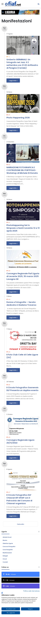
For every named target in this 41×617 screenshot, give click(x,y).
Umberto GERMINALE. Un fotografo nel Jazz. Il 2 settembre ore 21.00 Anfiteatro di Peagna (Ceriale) (22, 63)
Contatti (5, 562)
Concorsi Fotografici (9, 546)
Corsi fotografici (8, 549)
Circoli (5, 559)
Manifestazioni (7, 552)
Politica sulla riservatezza (31, 591)
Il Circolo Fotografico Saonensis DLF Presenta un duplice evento (22, 389)
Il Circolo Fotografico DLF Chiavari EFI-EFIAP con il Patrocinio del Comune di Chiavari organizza (19, 499)
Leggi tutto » (13, 80)
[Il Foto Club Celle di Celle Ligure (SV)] (23, 340)
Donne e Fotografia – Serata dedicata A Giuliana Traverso (21, 303)
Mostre (5, 540)
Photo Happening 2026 (18, 117)
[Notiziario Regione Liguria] (13, 3)
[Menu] (2, 4)
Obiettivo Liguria (8, 543)
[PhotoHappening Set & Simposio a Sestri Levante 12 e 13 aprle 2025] (23, 211)
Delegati (5, 556)
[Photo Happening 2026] (23, 103)
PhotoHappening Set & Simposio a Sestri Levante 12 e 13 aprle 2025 (23, 228)
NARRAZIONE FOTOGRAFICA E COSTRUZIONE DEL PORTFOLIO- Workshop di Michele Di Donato (22, 170)
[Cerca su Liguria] (39, 4)
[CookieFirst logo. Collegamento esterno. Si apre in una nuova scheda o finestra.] (2, 593)
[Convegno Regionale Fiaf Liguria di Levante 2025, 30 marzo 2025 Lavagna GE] (23, 259)
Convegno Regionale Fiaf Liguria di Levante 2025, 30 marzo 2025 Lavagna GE (22, 276)
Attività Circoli (7, 537)
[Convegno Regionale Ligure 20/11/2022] (23, 425)
